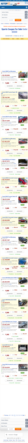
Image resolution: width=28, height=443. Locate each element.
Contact (23, 440)
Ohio (11, 192)
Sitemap (10, 440)
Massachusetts (11, 317)
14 (21, 415)
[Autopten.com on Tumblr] (18, 438)
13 (19, 415)
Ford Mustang (17, 88)
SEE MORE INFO (10, 86)
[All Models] (14, 15)
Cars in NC (12, 174)
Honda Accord (17, 382)
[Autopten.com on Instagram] (12, 438)
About (14, 440)
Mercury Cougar (18, 341)
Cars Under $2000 (17, 360)
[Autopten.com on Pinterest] (10, 438)
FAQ (16, 440)
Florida (11, 112)
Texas (11, 155)
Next (23, 415)
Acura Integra (17, 174)
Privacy (19, 440)
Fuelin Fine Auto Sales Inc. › (6, 328)
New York (11, 360)
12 (17, 415)
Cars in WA (12, 296)
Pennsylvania (11, 274)
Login (27, 3)
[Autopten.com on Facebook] (8, 438)
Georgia (11, 233)
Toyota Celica (17, 213)
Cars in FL (12, 213)
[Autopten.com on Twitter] (14, 438)
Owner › (12, 77)
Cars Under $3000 (17, 112)
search (18, 20)
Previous (5, 415)
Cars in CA (12, 88)
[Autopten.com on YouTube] (16, 438)
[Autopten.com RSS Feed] (20, 438)
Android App (6, 440)
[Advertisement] (14, 399)
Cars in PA (11, 341)
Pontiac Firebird (18, 134)
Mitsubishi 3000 (18, 296)
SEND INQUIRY (19, 86)
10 (12, 415)
